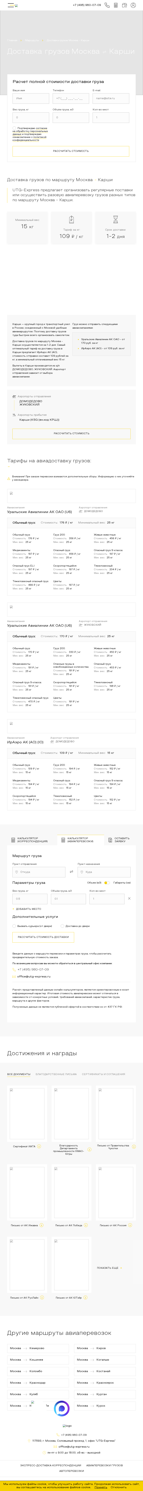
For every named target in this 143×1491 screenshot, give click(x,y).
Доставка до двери (78, 926)
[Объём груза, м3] (71, 117)
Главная (12, 40)
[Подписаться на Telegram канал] (39, 1408)
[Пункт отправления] (38, 872)
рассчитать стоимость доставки (43, 937)
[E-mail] (111, 98)
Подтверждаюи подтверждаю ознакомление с (30, 134)
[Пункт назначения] (104, 872)
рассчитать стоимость (71, 151)
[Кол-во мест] (111, 117)
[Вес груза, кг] (31, 117)
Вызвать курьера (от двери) (34, 926)
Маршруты (32, 40)
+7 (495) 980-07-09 (74, 1435)
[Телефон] (71, 98)
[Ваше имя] (31, 98)
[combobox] (38, 872)
